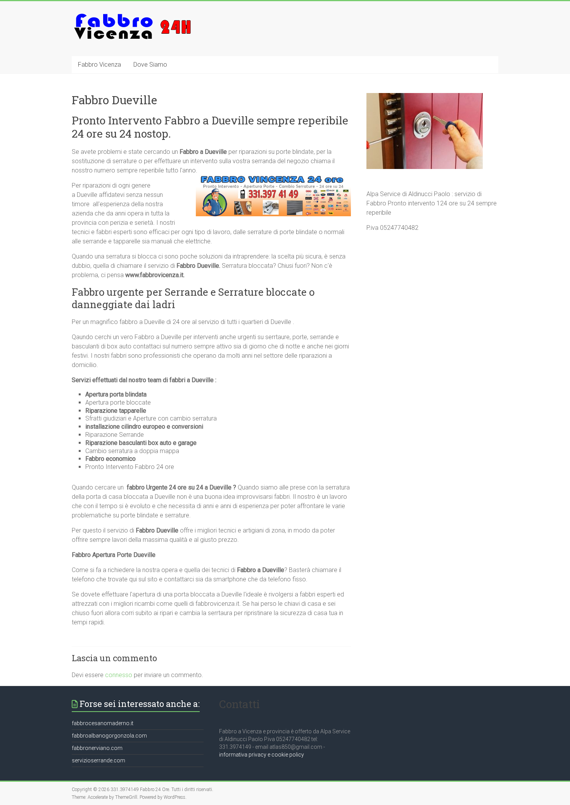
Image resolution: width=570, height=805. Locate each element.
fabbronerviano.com (97, 748)
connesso (118, 675)
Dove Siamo (150, 64)
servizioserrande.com (98, 760)
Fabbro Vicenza (99, 64)
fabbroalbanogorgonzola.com (109, 736)
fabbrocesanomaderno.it (102, 723)
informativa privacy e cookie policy (261, 755)
